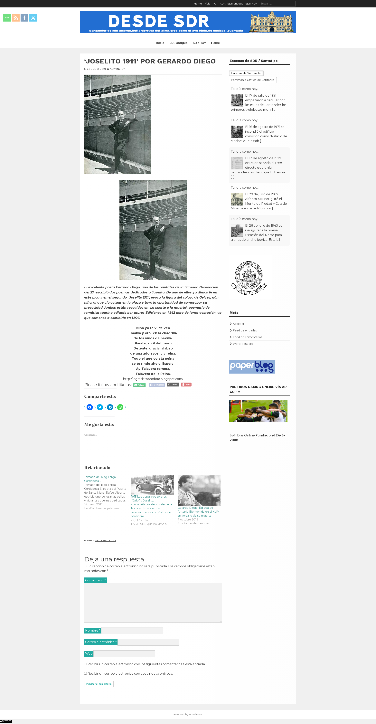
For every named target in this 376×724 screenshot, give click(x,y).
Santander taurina (105, 540)
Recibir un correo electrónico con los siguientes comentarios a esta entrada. (146, 664)
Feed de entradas (245, 330)
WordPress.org (243, 344)
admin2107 (117, 68)
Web (89, 653)
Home (198, 3)
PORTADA (218, 3)
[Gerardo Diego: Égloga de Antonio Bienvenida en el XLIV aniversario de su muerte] (199, 490)
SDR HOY (251, 3)
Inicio (207, 3)
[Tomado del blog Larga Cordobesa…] (107, 492)
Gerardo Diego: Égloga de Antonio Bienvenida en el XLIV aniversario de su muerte (198, 511)
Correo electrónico (101, 642)
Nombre (92, 630)
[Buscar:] (278, 3)
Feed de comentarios (247, 337)
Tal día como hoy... (245, 89)
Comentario (95, 580)
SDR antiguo (235, 3)
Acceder (238, 324)
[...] (274, 109)
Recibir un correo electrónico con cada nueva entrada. (130, 673)
